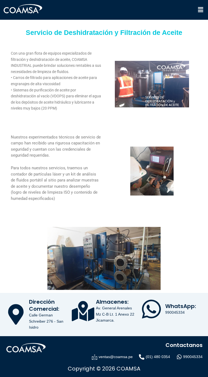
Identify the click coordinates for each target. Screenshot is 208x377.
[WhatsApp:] (151, 309)
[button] (200, 10)
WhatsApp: (180, 306)
